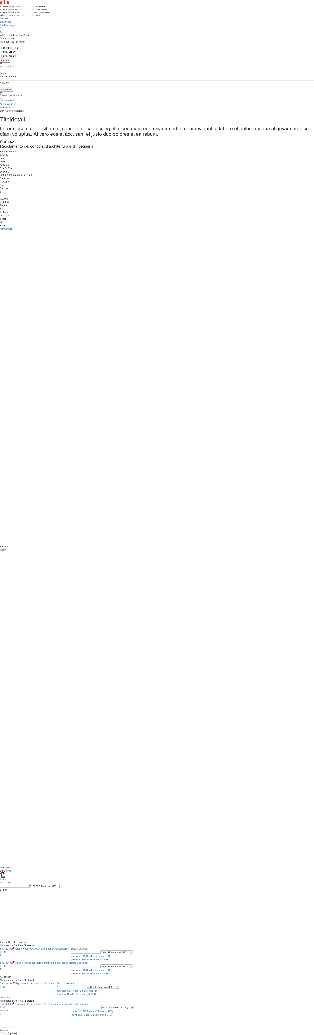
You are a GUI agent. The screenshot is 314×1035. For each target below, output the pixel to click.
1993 (10, 983)
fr (0, 28)
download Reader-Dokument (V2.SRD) (91, 959)
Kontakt (4, 18)
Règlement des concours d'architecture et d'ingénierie (43, 962)
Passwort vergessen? (11, 95)
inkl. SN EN (9, 51)
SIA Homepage (8, 25)
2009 (10, 1004)
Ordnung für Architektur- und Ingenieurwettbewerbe (42, 948)
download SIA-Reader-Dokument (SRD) (91, 956)
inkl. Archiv (9, 55)
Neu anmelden (7, 100)
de (1, 31)
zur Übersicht (7, 66)
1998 (10, 948)
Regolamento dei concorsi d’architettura (36, 983)
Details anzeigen (79, 948)
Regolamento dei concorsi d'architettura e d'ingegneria (43, 1004)
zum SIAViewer (8, 103)
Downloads (5, 21)
